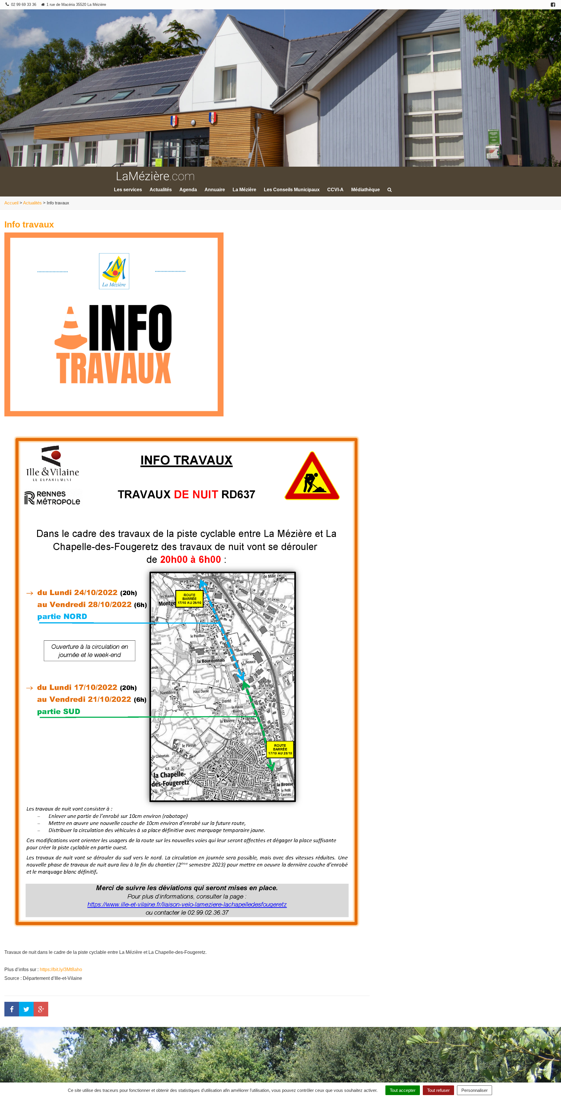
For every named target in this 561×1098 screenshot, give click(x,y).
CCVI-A (335, 189)
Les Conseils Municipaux (292, 189)
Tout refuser (438, 1090)
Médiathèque (365, 189)
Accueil (11, 202)
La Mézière (244, 189)
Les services (128, 189)
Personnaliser (474, 1090)
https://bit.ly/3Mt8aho (61, 969)
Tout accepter (402, 1090)
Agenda (188, 189)
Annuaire (215, 189)
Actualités (161, 189)
